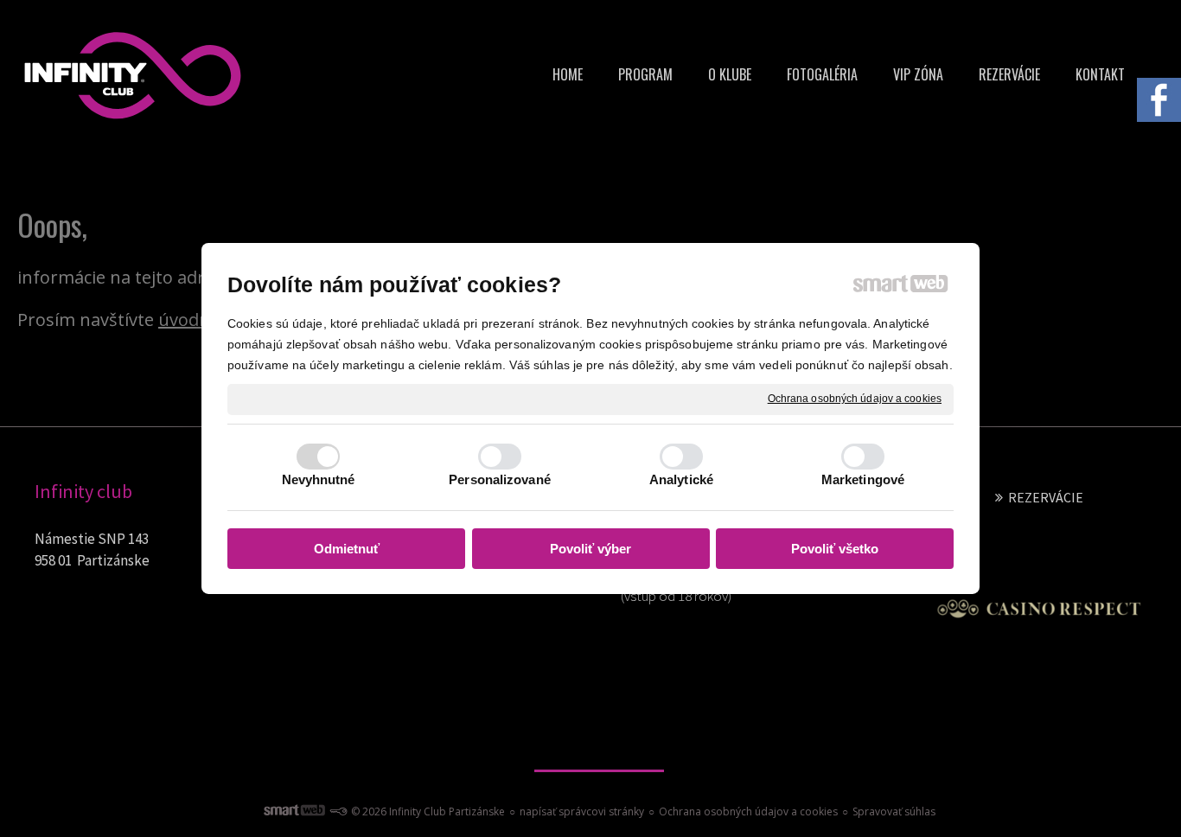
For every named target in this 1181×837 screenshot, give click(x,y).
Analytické (681, 479)
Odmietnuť (347, 548)
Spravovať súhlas (893, 811)
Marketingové (862, 479)
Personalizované (500, 479)
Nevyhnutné (318, 479)
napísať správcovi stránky (582, 811)
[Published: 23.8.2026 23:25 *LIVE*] (338, 811)
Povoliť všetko (834, 548)
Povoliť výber (590, 548)
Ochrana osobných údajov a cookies (855, 399)
